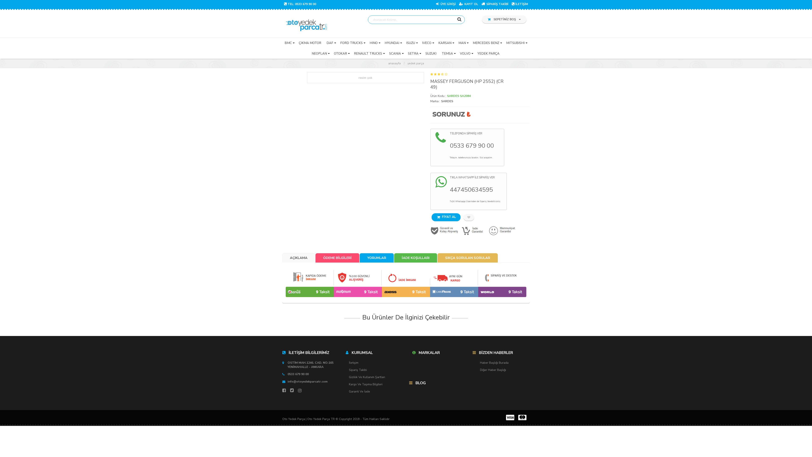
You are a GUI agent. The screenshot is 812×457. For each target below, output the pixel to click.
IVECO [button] (426, 43)
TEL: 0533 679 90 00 (302, 4)
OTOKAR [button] (340, 53)
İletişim (353, 363)
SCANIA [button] (395, 53)
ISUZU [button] (410, 43)
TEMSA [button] (447, 53)
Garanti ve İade (359, 392)
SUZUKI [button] (430, 53)
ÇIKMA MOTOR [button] (310, 43)
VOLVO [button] (465, 53)
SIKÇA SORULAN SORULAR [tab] (467, 258)
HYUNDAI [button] (392, 43)
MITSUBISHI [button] (515, 43)
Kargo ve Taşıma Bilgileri (366, 384)
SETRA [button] (413, 53)
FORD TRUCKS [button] (351, 43)
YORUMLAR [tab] (376, 258)
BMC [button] (288, 43)
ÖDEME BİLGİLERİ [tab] (337, 258)
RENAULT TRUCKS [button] (368, 53)
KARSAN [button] (444, 43)
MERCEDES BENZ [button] (486, 43)
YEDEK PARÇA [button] (488, 53)
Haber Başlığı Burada (494, 363)
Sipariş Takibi (358, 370)
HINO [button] (374, 43)
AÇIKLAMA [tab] (298, 258)
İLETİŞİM (521, 4)
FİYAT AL (448, 217)
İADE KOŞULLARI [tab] (415, 258)
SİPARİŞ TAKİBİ (497, 4)
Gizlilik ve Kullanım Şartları (367, 377)
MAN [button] (462, 43)
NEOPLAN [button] (319, 53)
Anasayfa (394, 63)
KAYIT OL (471, 4)
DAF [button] (329, 43)
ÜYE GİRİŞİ (448, 4)
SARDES (447, 101)
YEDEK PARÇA (415, 63)
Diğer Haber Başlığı (493, 370)
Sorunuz (448, 114)
